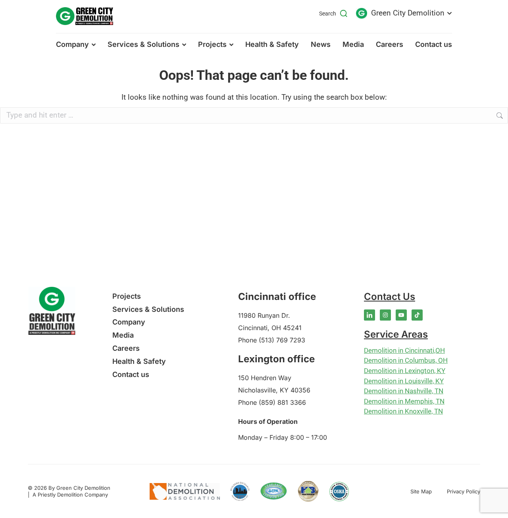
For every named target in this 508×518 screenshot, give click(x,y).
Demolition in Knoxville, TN (403, 411)
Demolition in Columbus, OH (406, 360)
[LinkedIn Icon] (369, 315)
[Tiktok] (417, 315)
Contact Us (389, 296)
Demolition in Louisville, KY (404, 381)
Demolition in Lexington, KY (404, 371)
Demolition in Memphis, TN (404, 401)
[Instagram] (385, 315)
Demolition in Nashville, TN (403, 391)
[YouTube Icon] (401, 315)
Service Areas (396, 334)
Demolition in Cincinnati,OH (404, 350)
